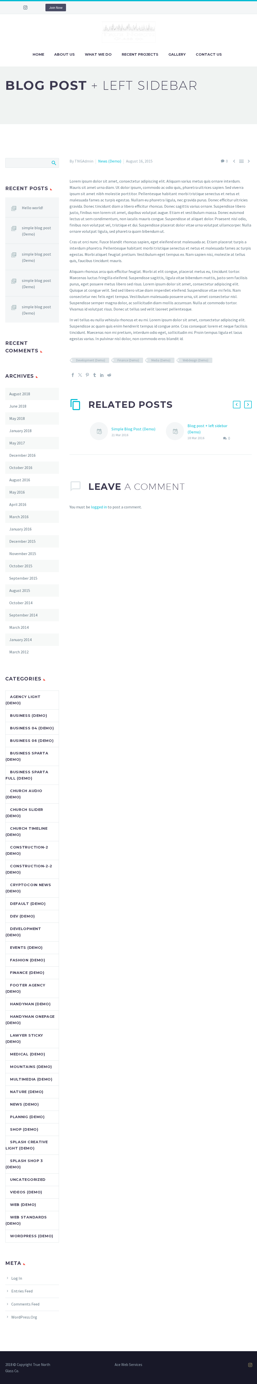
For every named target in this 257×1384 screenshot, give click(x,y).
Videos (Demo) (26, 1192)
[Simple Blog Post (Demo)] (100, 432)
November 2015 (22, 553)
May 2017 (17, 442)
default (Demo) (28, 903)
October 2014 (20, 602)
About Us (64, 54)
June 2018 (17, 406)
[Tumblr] (95, 375)
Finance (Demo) (128, 360)
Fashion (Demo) (27, 960)
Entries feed (22, 1290)
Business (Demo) (28, 715)
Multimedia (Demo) (31, 1079)
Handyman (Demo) (30, 1004)
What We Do (98, 54)
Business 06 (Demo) (32, 740)
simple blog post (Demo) (36, 231)
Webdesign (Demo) (195, 360)
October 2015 (20, 565)
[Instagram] (25, 8)
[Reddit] (109, 375)
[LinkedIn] (102, 375)
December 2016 (22, 455)
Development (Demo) (90, 360)
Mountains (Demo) (31, 1066)
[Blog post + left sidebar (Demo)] (176, 432)
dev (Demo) (22, 916)
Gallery (177, 54)
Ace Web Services (128, 1365)
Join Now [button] (55, 7)
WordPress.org (24, 1317)
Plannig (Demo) (27, 1117)
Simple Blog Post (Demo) (133, 428)
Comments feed (25, 1303)
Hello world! (32, 207)
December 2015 (22, 541)
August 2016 (19, 479)
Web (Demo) (23, 1204)
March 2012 (19, 651)
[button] (236, 404)
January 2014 (20, 639)
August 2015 (19, 590)
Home (38, 54)
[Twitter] (80, 375)
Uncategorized (28, 1179)
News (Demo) (109, 161)
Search (53, 163)
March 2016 (19, 516)
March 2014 (19, 627)
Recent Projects (140, 54)
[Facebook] (73, 375)
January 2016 (20, 528)
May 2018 (17, 418)
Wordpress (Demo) (31, 1236)
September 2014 (23, 615)
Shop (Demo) (24, 1129)
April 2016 (17, 504)
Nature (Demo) (26, 1092)
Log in (16, 1278)
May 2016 (17, 492)
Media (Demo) (160, 360)
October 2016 (20, 467)
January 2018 (20, 430)
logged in (99, 506)
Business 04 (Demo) (32, 728)
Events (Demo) (26, 947)
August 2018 (19, 393)
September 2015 (23, 578)
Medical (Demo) (27, 1054)
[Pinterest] (87, 375)
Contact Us (209, 54)
